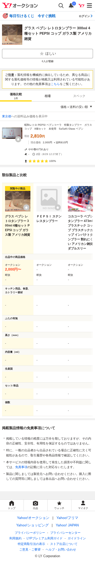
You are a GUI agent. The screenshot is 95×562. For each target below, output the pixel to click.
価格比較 (16, 96)
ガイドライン (77, 538)
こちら (55, 84)
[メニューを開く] (89, 5)
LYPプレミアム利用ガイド (45, 538)
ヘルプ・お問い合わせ (61, 549)
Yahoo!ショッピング (32, 525)
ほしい (50, 53)
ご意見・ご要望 (30, 549)
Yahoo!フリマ (67, 518)
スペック (79, 96)
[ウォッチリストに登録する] (26, 207)
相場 (48, 96)
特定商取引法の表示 (31, 544)
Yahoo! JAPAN (67, 525)
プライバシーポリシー (30, 533)
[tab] (16, 96)
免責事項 (21, 467)
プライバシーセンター (65, 533)
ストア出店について (64, 544)
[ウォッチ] (18, 139)
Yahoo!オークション (33, 518)
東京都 (6, 116)
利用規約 (15, 538)
